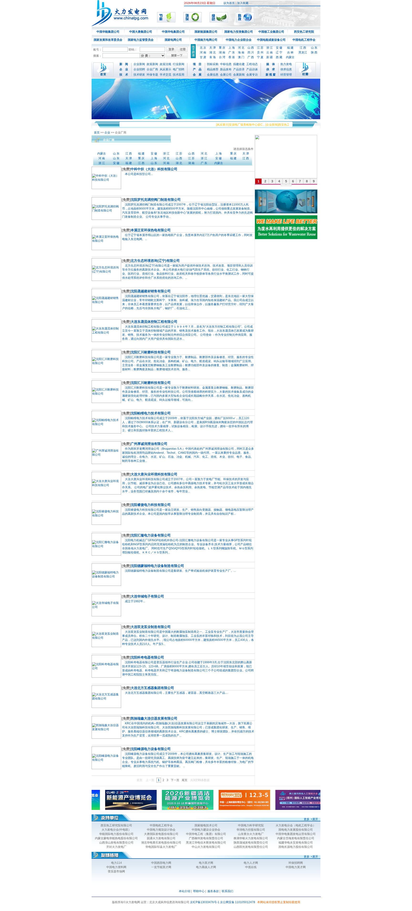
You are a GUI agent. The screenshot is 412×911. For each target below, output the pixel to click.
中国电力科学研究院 (251, 825)
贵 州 (260, 52)
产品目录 (239, 69)
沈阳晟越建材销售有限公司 (151, 291)
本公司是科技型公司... (139, 174)
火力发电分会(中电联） (116, 829)
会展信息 (212, 74)
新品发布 (226, 69)
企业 (107, 132)
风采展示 (165, 69)
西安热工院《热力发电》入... (284, 124)
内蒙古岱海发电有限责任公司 (295, 838)
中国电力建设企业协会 (206, 829)
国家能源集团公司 (206, 31)
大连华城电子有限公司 (147, 596)
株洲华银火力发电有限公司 (251, 838)
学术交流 (165, 74)
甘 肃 (203, 57)
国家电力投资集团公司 (238, 31)
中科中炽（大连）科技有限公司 (154, 169)
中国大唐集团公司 (140, 31)
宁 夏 (260, 57)
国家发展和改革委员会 (108, 39)
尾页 (184, 780)
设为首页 (229, 3)
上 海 (231, 47)
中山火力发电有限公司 (206, 847)
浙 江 (269, 47)
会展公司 (226, 74)
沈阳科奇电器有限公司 (147, 657)
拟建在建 (239, 64)
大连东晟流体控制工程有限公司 (154, 322)
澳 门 (241, 57)
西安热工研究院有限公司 (116, 825)
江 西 (303, 47)
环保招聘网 (295, 863)
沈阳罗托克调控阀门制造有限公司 (156, 199)
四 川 (250, 52)
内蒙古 (290, 57)
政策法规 (165, 64)
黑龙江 (303, 52)
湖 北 (212, 52)
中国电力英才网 (296, 867)
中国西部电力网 (161, 863)
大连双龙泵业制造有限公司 (151, 627)
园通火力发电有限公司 (161, 838)
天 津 (212, 47)
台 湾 (222, 57)
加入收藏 (242, 3)
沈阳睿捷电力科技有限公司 (151, 505)
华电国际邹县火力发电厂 (161, 847)
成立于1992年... (135, 601)
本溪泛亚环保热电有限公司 (151, 230)
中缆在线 (251, 867)
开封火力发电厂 (116, 847)
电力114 (116, 863)
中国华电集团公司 (173, 31)
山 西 (250, 47)
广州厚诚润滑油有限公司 (149, 444)
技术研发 (139, 74)
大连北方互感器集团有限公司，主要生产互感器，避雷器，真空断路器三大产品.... (176, 693)
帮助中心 (199, 891)
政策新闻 (152, 64)
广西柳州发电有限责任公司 (206, 838)
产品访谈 (252, 69)
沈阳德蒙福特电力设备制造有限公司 (157, 566)
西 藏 (279, 57)
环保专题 (152, 74)
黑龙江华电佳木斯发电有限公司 (206, 842)
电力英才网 (206, 863)
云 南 (269, 52)
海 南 (241, 52)
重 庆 (222, 47)
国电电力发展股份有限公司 (295, 829)
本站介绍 (184, 891)
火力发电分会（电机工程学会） (296, 825)
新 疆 (269, 57)
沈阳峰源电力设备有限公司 (151, 749)
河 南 (203, 52)
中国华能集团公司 (108, 31)
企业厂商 (152, 69)
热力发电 (286, 64)
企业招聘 (139, 69)
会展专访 (252, 74)
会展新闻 (239, 74)
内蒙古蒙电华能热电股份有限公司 (116, 838)
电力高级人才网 (206, 867)
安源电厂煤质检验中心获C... (235, 124)
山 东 (314, 47)
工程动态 (252, 64)
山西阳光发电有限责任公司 (251, 847)
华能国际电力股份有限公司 (116, 834)
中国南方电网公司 (206, 39)
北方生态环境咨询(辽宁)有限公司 (155, 260)
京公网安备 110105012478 (237, 902)
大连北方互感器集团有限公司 (152, 688)
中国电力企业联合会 (239, 39)
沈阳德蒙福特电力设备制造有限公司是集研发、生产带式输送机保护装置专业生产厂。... (180, 570)
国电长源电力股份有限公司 (295, 847)
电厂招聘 (178, 69)
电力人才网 (251, 863)
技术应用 (178, 74)
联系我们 (227, 891)
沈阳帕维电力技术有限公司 (151, 413)
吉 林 (290, 52)
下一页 (175, 780)
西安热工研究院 (304, 31)
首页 (97, 132)
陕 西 (314, 52)
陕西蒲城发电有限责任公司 (251, 842)
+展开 (314, 819)
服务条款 (213, 891)
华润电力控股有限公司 (251, 829)
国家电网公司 (173, 39)
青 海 (212, 57)
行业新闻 (178, 64)
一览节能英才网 (161, 867)
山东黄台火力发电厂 (251, 834)
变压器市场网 (116, 871)
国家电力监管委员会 (141, 39)
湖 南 (222, 52)
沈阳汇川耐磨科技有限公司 (151, 352)
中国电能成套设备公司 (271, 39)
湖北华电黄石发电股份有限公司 (161, 842)
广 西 (250, 57)
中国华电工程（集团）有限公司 (206, 834)
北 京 (203, 47)
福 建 (290, 47)
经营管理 (286, 74)
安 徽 (279, 47)
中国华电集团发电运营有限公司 (296, 834)
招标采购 (212, 64)
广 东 (231, 52)
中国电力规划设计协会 (161, 829)
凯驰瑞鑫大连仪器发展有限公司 (154, 718)
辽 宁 (279, 52)
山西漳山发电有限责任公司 (116, 842)
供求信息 (286, 69)
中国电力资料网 (116, 867)
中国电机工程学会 (304, 39)
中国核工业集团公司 (271, 31)
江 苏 (260, 47)
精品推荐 (212, 69)
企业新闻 (139, 64)
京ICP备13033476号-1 (204, 902)
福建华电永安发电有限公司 (295, 842)
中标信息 (226, 64)
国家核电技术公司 (206, 825)
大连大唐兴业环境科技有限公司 (154, 474)
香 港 (231, 57)
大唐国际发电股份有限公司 (161, 834)
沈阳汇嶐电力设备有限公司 (151, 535)
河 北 (241, 47)
